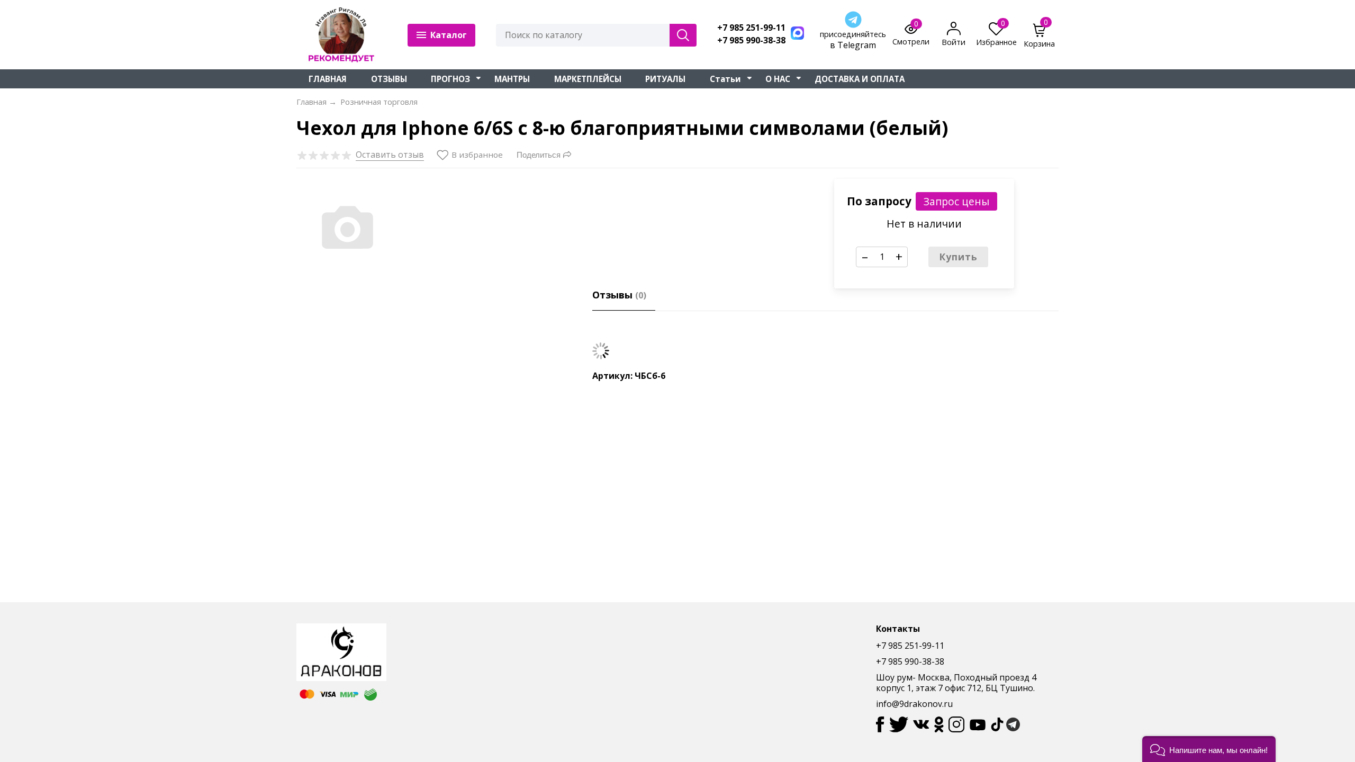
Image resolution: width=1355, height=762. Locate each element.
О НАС (777, 79)
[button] (1209, 749)
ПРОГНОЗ (450, 79)
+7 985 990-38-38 (751, 40)
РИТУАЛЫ (665, 79)
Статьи (725, 79)
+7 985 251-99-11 (751, 27)
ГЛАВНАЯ (328, 79)
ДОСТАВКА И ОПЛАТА (860, 79)
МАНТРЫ (512, 79)
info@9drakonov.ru (914, 704)
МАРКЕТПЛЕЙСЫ (587, 79)
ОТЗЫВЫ (389, 79)
